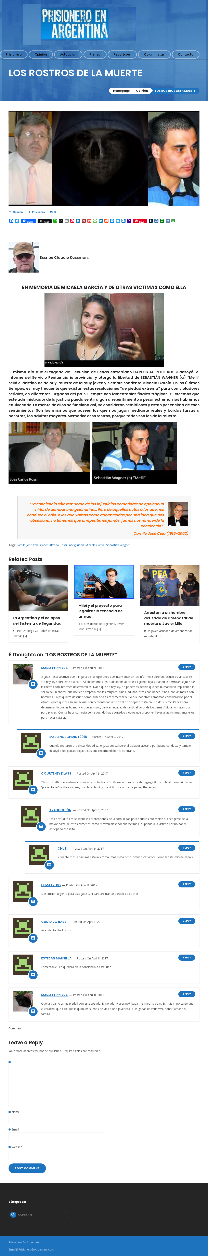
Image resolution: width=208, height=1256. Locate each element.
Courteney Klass (56, 773)
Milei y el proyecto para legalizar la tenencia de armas (100, 611)
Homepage (121, 90)
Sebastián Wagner (118, 545)
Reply (186, 667)
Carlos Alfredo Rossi (53, 545)
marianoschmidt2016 (68, 736)
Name (16, 1112)
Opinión (142, 90)
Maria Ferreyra (54, 668)
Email (15, 1129)
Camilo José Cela (27, 545)
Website (17, 1147)
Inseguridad (76, 545)
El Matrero (51, 885)
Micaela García (95, 545)
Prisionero (38, 212)
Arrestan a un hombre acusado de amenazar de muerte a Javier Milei (168, 618)
